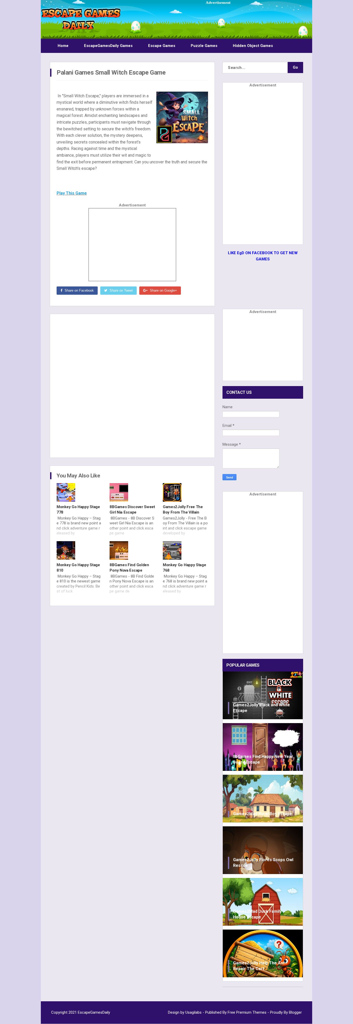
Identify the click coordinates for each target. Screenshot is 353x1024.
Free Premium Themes (247, 1012)
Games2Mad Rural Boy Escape (262, 813)
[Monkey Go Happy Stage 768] (185, 550)
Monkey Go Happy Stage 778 (78, 510)
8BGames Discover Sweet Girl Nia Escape (132, 510)
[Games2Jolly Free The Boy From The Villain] (185, 492)
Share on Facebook (79, 290)
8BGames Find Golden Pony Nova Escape (129, 568)
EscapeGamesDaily (94, 1012)
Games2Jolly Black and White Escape (261, 707)
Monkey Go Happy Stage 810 (78, 568)
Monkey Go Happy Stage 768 (184, 568)
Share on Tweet (121, 290)
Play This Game (72, 193)
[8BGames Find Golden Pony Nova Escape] (132, 550)
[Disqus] (132, 385)
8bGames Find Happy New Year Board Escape (263, 759)
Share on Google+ (163, 290)
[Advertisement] (218, 17)
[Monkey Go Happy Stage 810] (79, 550)
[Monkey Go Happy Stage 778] (79, 492)
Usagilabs (193, 1012)
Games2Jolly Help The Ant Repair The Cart (259, 966)
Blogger (295, 1012)
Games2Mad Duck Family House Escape (257, 914)
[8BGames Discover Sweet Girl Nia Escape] (132, 492)
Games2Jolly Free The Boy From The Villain (183, 510)
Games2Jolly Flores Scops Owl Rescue (263, 862)
